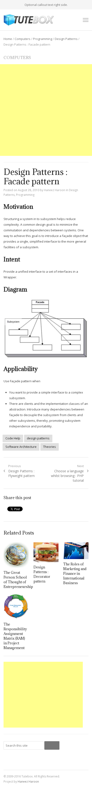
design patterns (38, 438)
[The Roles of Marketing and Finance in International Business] (75, 550)
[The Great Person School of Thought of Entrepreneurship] (16, 554)
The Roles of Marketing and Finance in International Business (75, 573)
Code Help (12, 438)
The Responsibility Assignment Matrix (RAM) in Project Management (15, 636)
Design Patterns (66, 39)
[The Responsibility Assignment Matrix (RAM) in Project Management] (16, 606)
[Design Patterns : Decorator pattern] (46, 552)
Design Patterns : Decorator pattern (41, 574)
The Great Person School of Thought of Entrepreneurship (18, 579)
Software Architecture (21, 447)
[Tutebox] (29, 20)
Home (8, 39)
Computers (22, 39)
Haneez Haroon (54, 190)
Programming (42, 39)
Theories (49, 447)
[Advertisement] (46, 110)
